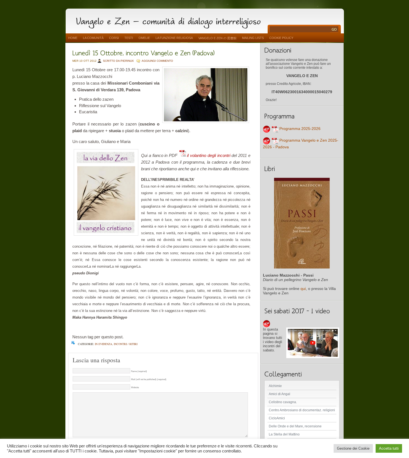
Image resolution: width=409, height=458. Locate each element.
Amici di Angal (279, 394)
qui (303, 288)
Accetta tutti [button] (389, 448)
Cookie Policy (281, 38)
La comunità (93, 38)
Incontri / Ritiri (125, 344)
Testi (128, 38)
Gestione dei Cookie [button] (353, 448)
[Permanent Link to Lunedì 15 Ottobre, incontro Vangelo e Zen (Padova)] (143, 52)
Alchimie (275, 386)
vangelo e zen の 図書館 (217, 38)
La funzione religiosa (174, 38)
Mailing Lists (253, 38)
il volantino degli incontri (208, 155)
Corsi (114, 38)
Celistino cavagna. (283, 402)
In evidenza (103, 344)
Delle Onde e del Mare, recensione (295, 426)
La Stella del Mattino (284, 434)
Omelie (144, 38)
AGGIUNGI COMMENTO (157, 60)
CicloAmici (277, 418)
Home (72, 38)
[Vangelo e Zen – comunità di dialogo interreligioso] (170, 20)
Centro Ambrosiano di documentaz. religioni (302, 410)
